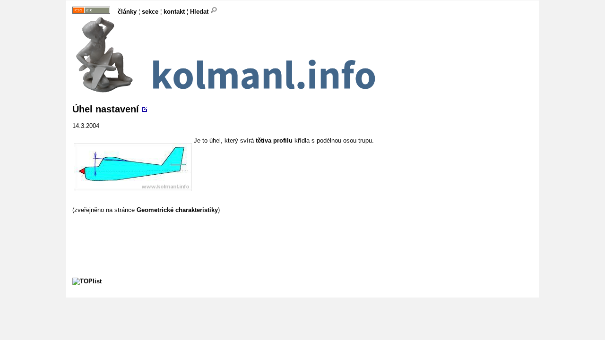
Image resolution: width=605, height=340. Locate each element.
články (127, 11)
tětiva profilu (274, 140)
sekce (150, 11)
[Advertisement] (244, 234)
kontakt (174, 11)
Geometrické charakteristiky (177, 209)
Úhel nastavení (105, 109)
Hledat (200, 11)
